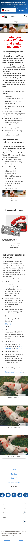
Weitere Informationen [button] (7, 535)
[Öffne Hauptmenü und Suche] (25, 16)
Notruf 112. (8, 324)
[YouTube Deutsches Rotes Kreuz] (8, 495)
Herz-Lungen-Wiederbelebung (14, 372)
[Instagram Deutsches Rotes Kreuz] (14, 495)
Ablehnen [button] (7, 540)
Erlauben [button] (21, 540)
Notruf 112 (18, 348)
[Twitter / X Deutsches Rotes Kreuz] (19, 495)
